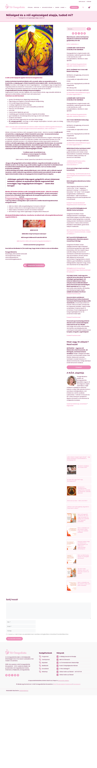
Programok (14, 18)
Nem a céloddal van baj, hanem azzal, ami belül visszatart (84, 584)
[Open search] (83, 7)
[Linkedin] (84, 33)
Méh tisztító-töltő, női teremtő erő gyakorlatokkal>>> (34, 241)
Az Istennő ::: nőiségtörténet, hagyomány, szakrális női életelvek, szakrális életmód (84, 490)
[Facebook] (73, 33)
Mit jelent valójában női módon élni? (83, 466)
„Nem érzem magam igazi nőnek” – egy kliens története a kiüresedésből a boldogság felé (78, 458)
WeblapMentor (23, 690)
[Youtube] (76, 33)
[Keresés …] (76, 29)
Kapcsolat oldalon (63, 680)
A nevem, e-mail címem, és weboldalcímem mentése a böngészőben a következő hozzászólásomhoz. (38, 634)
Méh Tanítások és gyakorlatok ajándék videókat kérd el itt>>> (77, 65)
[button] (34, 265)
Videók (57, 7)
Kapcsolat (82, 1)
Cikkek (62, 7)
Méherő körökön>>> (12, 197)
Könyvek (36, 7)
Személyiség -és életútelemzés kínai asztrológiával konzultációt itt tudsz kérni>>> (79, 175)
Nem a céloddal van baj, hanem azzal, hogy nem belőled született (83, 530)
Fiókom (89, 1)
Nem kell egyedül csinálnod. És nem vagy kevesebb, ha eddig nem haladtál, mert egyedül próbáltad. (83, 517)
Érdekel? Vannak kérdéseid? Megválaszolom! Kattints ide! (76, 204)
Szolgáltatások (47, 7)
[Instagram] (79, 33)
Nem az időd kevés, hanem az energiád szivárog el (83, 556)
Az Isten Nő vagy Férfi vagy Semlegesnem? (75, 480)
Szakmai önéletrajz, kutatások (77, 404)
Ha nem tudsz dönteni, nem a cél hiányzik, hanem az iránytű (83, 571)
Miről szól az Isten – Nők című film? (77, 500)
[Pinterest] (82, 33)
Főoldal (30, 7)
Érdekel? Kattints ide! (74, 294)
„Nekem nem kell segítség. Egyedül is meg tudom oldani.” (78, 507)
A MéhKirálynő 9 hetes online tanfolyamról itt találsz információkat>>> (76, 163)
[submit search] (89, 28)
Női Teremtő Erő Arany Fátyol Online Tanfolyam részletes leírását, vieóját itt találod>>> (79, 232)
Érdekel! (79, 367)
